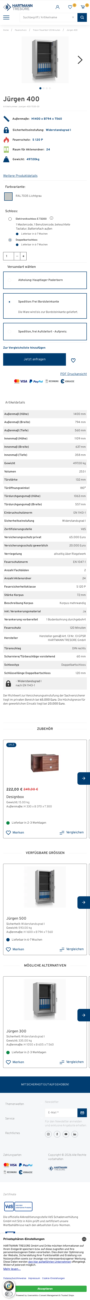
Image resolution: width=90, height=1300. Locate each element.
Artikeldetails (15, 403)
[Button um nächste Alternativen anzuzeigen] (83, 778)
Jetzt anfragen (35, 359)
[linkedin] (74, 1134)
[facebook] (57, 1134)
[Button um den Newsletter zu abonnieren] (82, 1112)
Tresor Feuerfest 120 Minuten (46, 30)
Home (6, 30)
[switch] (9, 1294)
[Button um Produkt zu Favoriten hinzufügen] (73, 360)
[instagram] (48, 1134)
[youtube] (66, 1134)
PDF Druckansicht (73, 374)
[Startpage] (24, 7)
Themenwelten (14, 1104)
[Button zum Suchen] (82, 17)
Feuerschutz (21, 30)
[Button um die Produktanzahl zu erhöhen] (23, 256)
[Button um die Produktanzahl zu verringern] (17, 256)
